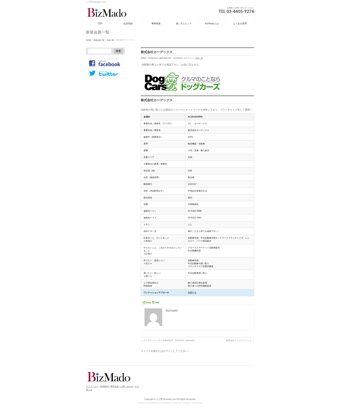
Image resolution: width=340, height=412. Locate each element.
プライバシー (92, 386)
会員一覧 (199, 58)
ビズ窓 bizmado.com (166, 399)
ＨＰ (190, 224)
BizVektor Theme (170, 403)
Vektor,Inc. (187, 403)
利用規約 (104, 386)
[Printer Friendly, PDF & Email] (151, 302)
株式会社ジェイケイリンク (240, 340)
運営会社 (114, 386)
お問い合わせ (126, 386)
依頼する (192, 292)
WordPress (154, 403)
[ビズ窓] (106, 13)
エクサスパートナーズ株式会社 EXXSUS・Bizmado (168, 340)
